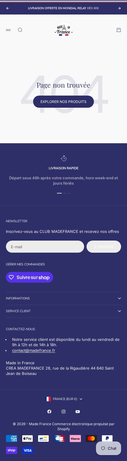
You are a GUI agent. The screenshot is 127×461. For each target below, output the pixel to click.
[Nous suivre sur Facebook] (49, 411)
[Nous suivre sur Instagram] (63, 411)
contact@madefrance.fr (33, 350)
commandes (34, 264)
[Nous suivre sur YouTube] (77, 411)
